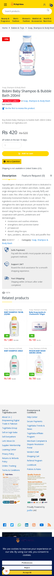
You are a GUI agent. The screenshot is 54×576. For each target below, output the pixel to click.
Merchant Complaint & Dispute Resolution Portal (37, 444)
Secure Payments (34, 421)
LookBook (31, 465)
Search (48, 11)
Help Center (32, 417)
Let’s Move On (8, 441)
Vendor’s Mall (33, 452)
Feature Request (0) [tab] (33, 175)
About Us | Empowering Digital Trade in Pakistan (10, 420)
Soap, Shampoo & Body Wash (13, 87)
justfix (29, 510)
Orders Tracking (9, 465)
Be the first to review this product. (20, 108)
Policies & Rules (34, 469)
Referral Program (34, 460)
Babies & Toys (17, 28)
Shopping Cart (33, 456)
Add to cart (27, 153)
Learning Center (9, 449)
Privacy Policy (8, 454)
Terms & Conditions (11, 470)
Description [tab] (9, 175)
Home (4, 28)
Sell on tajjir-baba (9, 432)
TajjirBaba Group (9, 428)
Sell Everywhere (9, 436)
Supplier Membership (11, 445)
